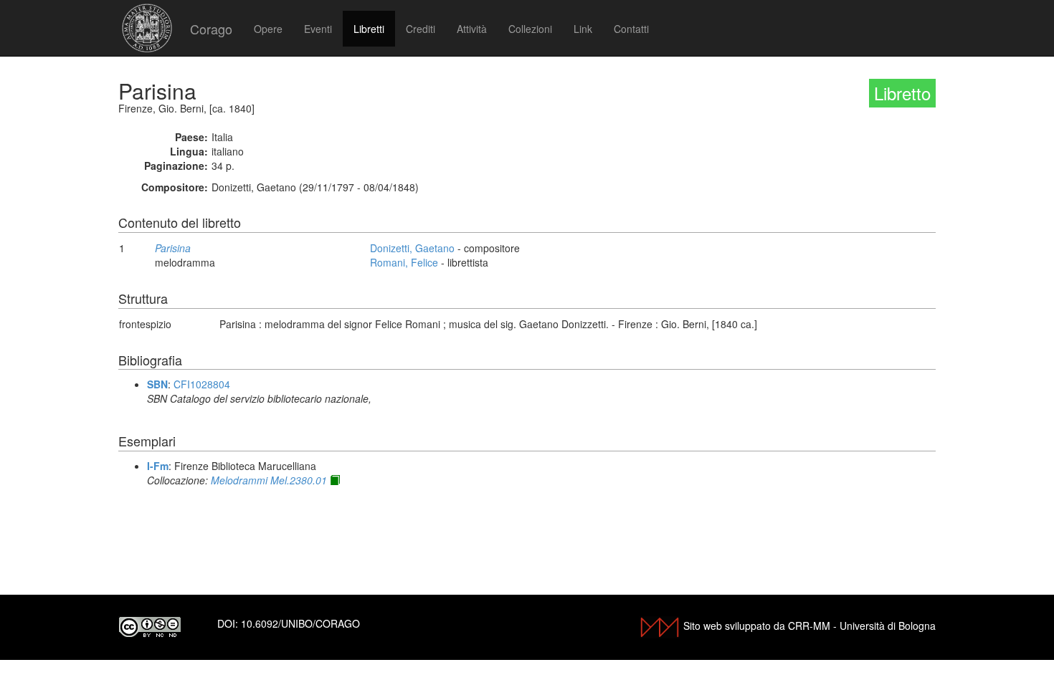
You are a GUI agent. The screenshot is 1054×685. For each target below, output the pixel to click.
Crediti (420, 28)
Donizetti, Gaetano (412, 248)
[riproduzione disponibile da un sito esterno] (335, 480)
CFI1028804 (202, 384)
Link (583, 28)
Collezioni (530, 28)
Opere (268, 28)
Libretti (368, 28)
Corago (211, 28)
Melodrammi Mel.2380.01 (269, 480)
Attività (472, 28)
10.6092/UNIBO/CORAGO (300, 623)
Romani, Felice (404, 262)
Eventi (318, 28)
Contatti (631, 28)
